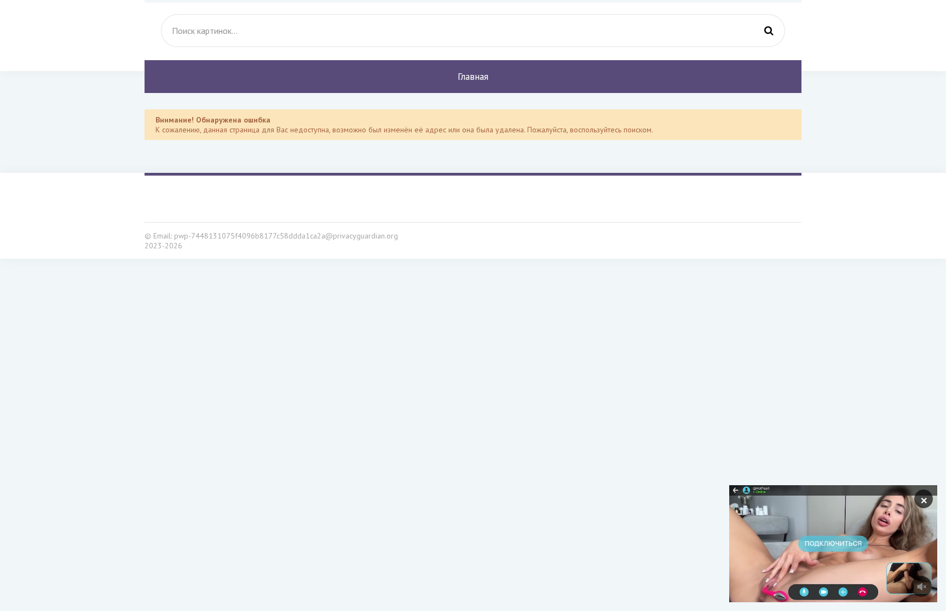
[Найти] (768, 31)
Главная (473, 77)
